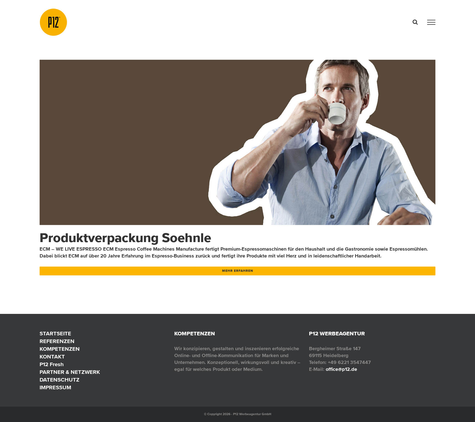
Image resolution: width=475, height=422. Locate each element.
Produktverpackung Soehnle (125, 238)
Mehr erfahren (237, 271)
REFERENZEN (57, 341)
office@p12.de (341, 369)
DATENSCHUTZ (59, 380)
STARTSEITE (55, 333)
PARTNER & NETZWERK (70, 372)
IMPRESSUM (55, 387)
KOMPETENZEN (60, 349)
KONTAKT (52, 357)
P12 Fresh (52, 364)
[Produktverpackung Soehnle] (237, 142)
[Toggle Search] (415, 22)
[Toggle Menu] (431, 22)
